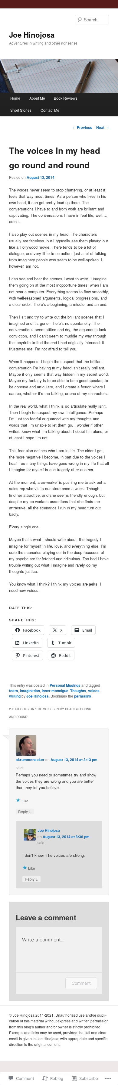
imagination (30, 690)
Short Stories (20, 110)
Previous (82, 127)
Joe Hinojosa (31, 35)
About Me (37, 98)
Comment (81, 983)
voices (94, 690)
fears (13, 690)
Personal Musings (65, 685)
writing (15, 696)
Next (102, 127)
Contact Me (50, 110)
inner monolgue (55, 690)
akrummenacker (30, 759)
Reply (24, 811)
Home (15, 98)
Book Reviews (65, 98)
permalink (82, 696)
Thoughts (78, 690)
